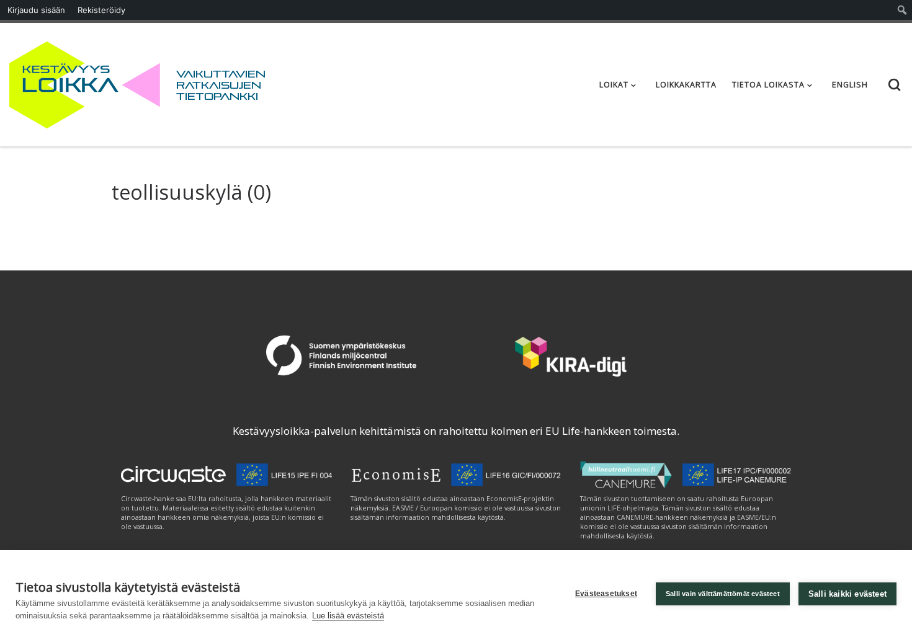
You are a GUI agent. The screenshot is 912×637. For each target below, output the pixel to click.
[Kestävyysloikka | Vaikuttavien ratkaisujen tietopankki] (84, 82)
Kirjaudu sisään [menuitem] (36, 10)
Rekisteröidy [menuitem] (101, 10)
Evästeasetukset (606, 593)
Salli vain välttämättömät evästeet (723, 593)
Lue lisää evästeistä (348, 615)
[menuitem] (902, 10)
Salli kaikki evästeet (847, 594)
